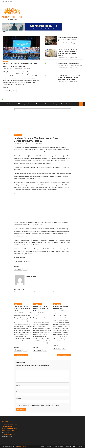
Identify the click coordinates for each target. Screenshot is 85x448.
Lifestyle (46, 103)
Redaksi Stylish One (46, 446)
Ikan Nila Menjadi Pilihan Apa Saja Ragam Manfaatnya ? (64, 355)
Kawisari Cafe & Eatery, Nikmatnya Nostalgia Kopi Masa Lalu (40, 308)
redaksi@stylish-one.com (8, 434)
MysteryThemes (22, 446)
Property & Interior (66, 103)
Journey (38, 103)
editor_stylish (18, 68)
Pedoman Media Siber (58, 446)
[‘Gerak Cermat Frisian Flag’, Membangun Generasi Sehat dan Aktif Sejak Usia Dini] (21, 48)
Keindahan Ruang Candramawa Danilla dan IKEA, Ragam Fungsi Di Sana (68, 39)
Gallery (55, 103)
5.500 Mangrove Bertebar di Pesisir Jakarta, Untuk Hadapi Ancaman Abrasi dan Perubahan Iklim (69, 77)
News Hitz (30, 103)
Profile (9, 103)
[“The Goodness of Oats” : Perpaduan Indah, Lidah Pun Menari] (23, 296)
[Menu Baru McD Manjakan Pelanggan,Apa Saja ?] (62, 296)
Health (5, 61)
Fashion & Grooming (19, 103)
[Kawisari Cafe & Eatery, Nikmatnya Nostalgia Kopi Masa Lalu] (42, 296)
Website (18, 398)
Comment (19, 369)
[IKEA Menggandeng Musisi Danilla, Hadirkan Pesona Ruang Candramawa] (51, 66)
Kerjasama (68, 446)
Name (18, 385)
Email (18, 392)
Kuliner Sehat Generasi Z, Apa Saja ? (22, 355)
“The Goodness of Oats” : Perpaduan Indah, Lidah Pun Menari (22, 308)
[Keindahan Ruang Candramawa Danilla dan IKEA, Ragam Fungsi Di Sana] (51, 40)
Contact (74, 446)
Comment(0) (27, 68)
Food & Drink (18, 134)
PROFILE (81, 446)
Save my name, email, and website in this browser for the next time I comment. (38, 405)
